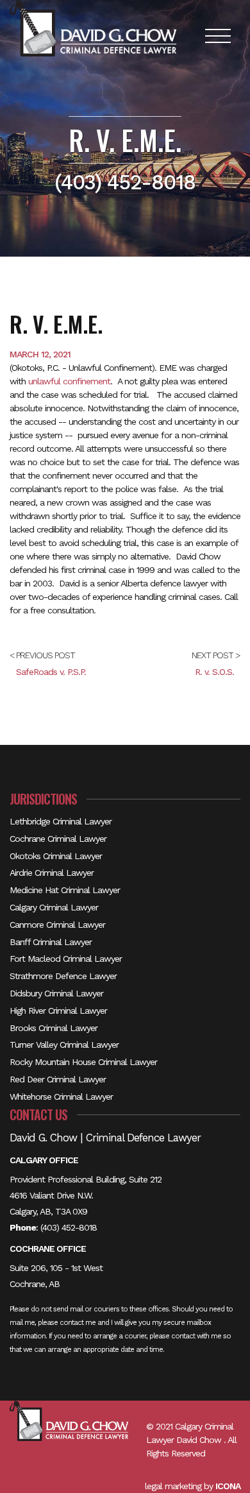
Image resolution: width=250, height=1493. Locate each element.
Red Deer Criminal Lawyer (58, 1079)
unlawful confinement (69, 381)
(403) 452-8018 (68, 1227)
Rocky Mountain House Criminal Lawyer (83, 1062)
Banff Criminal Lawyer (51, 942)
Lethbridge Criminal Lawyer (61, 821)
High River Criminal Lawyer (58, 1010)
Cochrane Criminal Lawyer (58, 838)
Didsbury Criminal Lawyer (56, 993)
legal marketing (173, 1486)
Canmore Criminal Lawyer (57, 924)
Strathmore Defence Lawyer (63, 976)
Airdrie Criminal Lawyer (52, 872)
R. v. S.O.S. (214, 672)
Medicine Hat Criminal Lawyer (65, 890)
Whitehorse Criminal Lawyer (61, 1096)
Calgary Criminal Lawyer (54, 907)
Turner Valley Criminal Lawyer (64, 1044)
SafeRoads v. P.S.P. (51, 672)
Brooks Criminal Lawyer (53, 1028)
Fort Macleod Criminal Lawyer (66, 958)
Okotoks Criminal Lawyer (56, 856)
